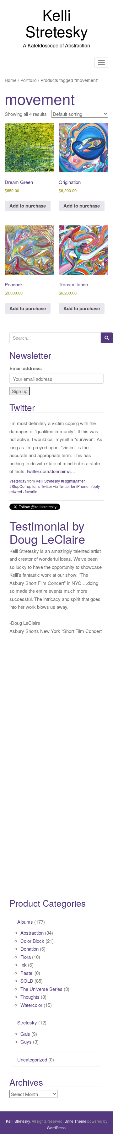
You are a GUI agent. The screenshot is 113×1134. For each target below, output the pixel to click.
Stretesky (27, 1022)
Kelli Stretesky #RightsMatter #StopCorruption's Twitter (47, 483)
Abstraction (32, 932)
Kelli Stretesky (56, 22)
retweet (15, 491)
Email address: (25, 368)
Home (11, 80)
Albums (25, 921)
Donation (29, 948)
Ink (23, 964)
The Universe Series (41, 989)
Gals (25, 1033)
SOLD (26, 980)
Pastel (26, 972)
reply (95, 486)
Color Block (32, 940)
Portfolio (28, 80)
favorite (31, 491)
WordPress (56, 1127)
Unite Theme (75, 1121)
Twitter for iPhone (74, 486)
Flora (25, 956)
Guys (26, 1041)
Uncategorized (32, 1059)
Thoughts (30, 996)
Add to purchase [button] (27, 205)
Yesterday (17, 480)
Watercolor (31, 1005)
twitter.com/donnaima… (51, 471)
